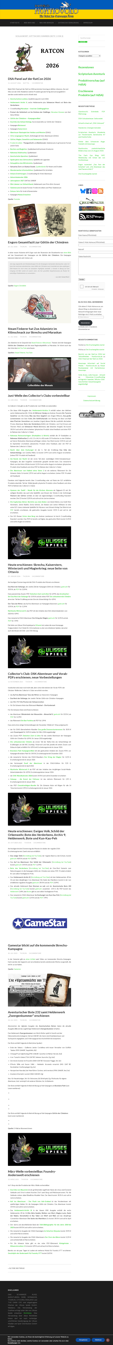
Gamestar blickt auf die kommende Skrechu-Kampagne (38, 947)
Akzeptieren (83, 1340)
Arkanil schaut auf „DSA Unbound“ (91, 123)
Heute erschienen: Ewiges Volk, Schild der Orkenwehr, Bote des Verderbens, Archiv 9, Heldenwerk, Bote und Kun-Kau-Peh (37, 834)
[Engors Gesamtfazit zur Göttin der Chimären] (39, 220)
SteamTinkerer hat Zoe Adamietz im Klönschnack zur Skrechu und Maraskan (35, 330)
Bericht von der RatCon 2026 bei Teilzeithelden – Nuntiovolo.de (91, 355)
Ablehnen (98, 1340)
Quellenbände (41, 167)
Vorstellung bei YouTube (32, 856)
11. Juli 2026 (12, 337)
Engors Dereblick (20, 286)
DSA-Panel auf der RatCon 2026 (29, 79)
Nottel (26, 83)
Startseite (15, 23)
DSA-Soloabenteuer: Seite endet (90, 118)
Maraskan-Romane (57, 112)
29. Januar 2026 (14, 576)
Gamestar (17, 969)
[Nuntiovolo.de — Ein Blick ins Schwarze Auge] (56, 9)
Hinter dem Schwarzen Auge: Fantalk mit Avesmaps (91, 142)
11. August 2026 (14, 83)
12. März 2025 (13, 1179)
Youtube (17, 199)
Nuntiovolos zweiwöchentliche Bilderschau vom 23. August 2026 (91, 149)
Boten (29, 891)
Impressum (87, 23)
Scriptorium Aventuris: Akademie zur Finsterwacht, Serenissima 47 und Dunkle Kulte (91, 134)
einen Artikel (30, 959)
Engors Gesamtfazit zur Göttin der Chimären (38, 242)
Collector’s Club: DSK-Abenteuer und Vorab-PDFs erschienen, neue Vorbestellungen (38, 675)
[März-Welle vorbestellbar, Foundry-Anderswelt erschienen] (39, 1149)
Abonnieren (85, 323)
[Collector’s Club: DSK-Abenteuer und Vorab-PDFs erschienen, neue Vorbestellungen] (39, 651)
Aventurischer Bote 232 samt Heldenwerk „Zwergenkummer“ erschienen (36, 1014)
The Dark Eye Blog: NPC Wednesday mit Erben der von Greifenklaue (91, 157)
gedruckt (64, 587)
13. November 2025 (15, 682)
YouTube (29, 353)
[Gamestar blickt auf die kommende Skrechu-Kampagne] (39, 923)
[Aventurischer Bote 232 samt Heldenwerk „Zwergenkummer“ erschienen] (39, 990)
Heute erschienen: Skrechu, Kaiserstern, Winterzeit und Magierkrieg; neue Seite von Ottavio (38, 568)
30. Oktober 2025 (15, 843)
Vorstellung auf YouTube (40, 877)
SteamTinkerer (20, 353)
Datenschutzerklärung (68, 23)
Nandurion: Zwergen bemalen (89, 128)
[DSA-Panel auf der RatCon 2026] (39, 57)
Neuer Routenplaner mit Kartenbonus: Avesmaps (91, 367)
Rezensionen (86, 67)
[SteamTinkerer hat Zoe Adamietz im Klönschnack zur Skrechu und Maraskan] (39, 306)
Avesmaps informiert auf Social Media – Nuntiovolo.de (91, 364)
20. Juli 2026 (12, 247)
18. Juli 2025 (12, 1020)
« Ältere (16, 1268)
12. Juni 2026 (13, 400)
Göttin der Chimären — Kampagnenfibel (25, 118)
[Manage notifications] (108, 1340)
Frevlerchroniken (16, 143)
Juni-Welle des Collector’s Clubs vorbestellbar (39, 395)
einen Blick (67, 253)
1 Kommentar (37, 83)
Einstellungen (12, 1343)
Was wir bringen (47, 23)
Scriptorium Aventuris (91, 73)
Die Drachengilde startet (87, 174)
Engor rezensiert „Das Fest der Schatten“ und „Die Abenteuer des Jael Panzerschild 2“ (91, 166)
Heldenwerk (14, 891)
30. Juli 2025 (12, 953)
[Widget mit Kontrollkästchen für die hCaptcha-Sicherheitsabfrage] (91, 286)
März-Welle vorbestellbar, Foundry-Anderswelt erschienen (32, 1173)
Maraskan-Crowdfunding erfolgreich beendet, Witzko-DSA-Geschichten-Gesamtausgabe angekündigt (91, 380)
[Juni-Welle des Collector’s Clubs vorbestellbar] (39, 373)
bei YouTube (22, 348)
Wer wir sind (29, 23)
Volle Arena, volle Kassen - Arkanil (91, 375)
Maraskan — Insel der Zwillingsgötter (35, 109)
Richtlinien (28, 1313)
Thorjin (23, 247)
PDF (11, 510)
